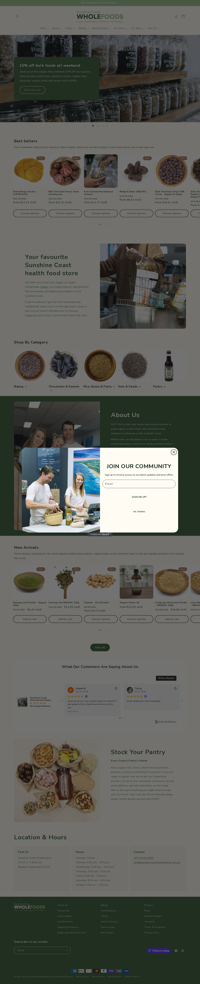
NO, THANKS (139, 511)
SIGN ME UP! (139, 497)
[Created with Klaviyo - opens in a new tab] (100, 534)
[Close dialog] (174, 452)
